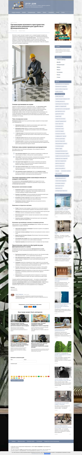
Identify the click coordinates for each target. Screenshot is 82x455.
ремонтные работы (60, 168)
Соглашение (39, 441)
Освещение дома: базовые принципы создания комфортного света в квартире (39, 324)
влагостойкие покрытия (61, 89)
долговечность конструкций (63, 108)
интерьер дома (59, 126)
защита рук (58, 116)
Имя (12, 359)
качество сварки (60, 131)
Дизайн (24, 12)
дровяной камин (60, 113)
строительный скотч (61, 178)
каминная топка (60, 128)
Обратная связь (21, 441)
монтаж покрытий (60, 141)
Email (25, 359)
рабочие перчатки (60, 163)
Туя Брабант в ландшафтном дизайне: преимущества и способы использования (63, 355)
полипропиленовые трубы (62, 153)
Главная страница (16, 12)
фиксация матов (60, 185)
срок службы (59, 173)
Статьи (62, 12)
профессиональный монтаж (62, 156)
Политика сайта (30, 441)
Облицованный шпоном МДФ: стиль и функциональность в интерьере (62, 279)
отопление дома (59, 146)
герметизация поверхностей (63, 98)
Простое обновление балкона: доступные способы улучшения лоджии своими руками (19, 345)
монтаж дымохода (60, 138)
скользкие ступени (65, 170)
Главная (13, 441)
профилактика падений (61, 158)
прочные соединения (61, 161)
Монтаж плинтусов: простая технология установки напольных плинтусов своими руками (39, 345)
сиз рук (57, 170)
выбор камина (59, 91)
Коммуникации (31, 12)
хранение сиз (59, 188)
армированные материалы (62, 84)
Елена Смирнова (19, 294)
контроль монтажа (60, 133)
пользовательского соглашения (37, 453)
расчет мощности (60, 166)
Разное (57, 12)
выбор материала (60, 94)
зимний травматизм (61, 121)
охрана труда (59, 148)
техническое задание (61, 180)
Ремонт (44, 12)
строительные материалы (62, 175)
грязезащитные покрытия (62, 103)
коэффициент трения (61, 136)
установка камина (60, 183)
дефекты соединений (61, 106)
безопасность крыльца (61, 86)
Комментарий (14, 363)
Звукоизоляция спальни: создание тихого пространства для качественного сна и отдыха (20, 324)
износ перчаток (59, 123)
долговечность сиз (60, 111)
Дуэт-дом (30, 4)
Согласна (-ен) (47, 453)
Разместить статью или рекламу (51, 441)
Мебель (39, 12)
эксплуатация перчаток (61, 190)
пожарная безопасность (61, 151)
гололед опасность (60, 101)
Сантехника (51, 12)
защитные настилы (60, 118)
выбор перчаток (59, 96)
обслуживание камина (61, 143)
